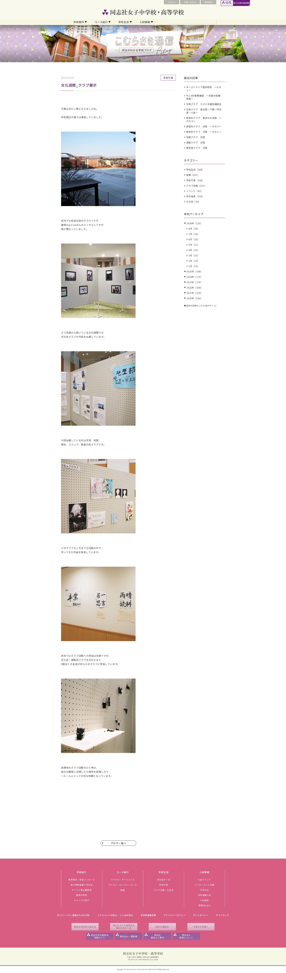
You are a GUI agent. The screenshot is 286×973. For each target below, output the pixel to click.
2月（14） (194, 260)
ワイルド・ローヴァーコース (122, 884)
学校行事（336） (195, 180)
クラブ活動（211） (196, 185)
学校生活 (123, 22)
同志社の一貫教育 (128, 936)
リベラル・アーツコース (123, 879)
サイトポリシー (200, 915)
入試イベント (204, 879)
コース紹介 (101, 22)
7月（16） (194, 234)
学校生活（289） (195, 169)
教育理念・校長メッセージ (81, 879)
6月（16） (194, 239)
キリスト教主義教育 (81, 889)
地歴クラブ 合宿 (195, 137)
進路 (122, 889)
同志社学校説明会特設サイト (99, 936)
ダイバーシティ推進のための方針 (73, 915)
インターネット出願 (204, 884)
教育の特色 (81, 895)
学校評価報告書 (148, 915)
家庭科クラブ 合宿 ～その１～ (204, 131)
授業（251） (193, 174)
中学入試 (204, 889)
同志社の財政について (186, 936)
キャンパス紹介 (81, 900)
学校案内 (78, 22)
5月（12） (194, 244)
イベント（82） (194, 191)
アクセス (172, 2)
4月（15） (194, 250)
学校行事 (97, 27)
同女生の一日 (163, 879)
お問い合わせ (190, 2)
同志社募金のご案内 (157, 936)
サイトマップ (222, 915)
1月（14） (194, 266)
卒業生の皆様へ (201, 926)
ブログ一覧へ (118, 843)
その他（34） (193, 201)
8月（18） (194, 228)
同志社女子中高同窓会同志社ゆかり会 (124, 926)
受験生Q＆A (204, 905)
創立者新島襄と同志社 (82, 884)
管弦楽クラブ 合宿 (196, 147)
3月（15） (194, 255)
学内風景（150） (195, 196)
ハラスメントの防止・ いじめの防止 (115, 915)
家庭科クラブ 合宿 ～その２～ (204, 126)
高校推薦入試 (204, 895)
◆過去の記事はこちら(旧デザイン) (200, 305)
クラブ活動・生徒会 (163, 889)
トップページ (67, 27)
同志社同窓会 (162, 926)
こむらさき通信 (83, 27)
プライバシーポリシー (174, 915)
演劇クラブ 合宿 (195, 142)
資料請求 (208, 2)
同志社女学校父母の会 (85, 926)
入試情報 (145, 22)
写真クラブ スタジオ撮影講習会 (204, 104)
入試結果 (204, 900)
